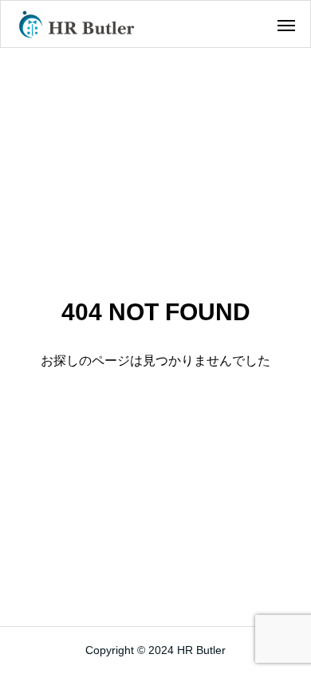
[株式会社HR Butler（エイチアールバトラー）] (76, 24)
